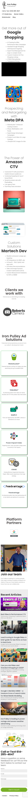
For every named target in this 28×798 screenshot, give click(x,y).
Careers (4, 796)
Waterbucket (6, 17)
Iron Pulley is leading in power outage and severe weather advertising (13, 721)
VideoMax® (14, 390)
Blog (14, 17)
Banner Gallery (18, 14)
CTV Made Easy (7, 14)
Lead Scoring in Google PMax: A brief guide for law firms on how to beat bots (14, 639)
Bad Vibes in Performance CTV (13, 614)
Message (3, 779)
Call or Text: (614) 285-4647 (11, 11)
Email (2, 773)
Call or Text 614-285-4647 (11, 753)
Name (2, 768)
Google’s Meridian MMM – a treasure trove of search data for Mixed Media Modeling (13, 693)
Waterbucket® (14, 364)
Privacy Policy (13, 796)
